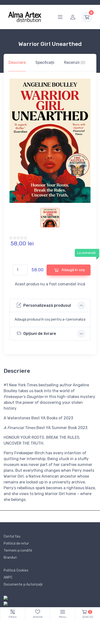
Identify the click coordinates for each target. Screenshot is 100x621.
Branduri (10, 557)
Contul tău (12, 536)
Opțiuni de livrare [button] (39, 333)
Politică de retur (16, 543)
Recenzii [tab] (74, 62)
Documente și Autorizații (23, 584)
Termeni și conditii (18, 550)
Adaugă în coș (72, 270)
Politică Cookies (16, 570)
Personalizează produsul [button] (47, 305)
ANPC (8, 577)
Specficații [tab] (44, 62)
